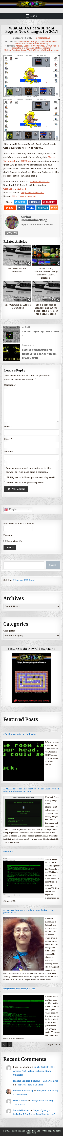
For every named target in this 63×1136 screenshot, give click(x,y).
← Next (26, 327)
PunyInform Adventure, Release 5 (19, 989)
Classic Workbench (34, 46)
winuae (55, 50)
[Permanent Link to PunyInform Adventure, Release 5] (23, 1015)
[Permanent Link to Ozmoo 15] (23, 878)
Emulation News (23, 44)
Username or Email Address (18, 523)
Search (52, 565)
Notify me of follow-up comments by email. (31, 477)
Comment (10, 385)
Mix (55, 207)
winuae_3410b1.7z (39, 181)
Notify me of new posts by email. (25, 482)
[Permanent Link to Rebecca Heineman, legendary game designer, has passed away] (23, 944)
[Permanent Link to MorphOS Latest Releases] (17, 255)
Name (8, 426)
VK (23, 207)
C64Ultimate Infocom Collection (19, 734)
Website (8, 451)
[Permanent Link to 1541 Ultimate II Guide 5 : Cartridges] (17, 291)
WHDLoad (26, 161)
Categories (9, 631)
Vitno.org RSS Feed (23, 580)
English (13, 509)
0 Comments (43, 38)
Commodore (52, 46)
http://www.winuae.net (24, 196)
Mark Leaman (20, 1100)
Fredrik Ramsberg (23, 1090)
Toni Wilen (33, 50)
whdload (45, 50)
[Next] (9, 1044)
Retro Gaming (40, 44)
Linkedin (44, 207)
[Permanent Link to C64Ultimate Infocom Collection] (23, 761)
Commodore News (48, 41)
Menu (33, 16)
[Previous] (4, 1044)
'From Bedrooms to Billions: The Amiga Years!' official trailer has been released (46, 309)
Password (8, 535)
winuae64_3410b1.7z (14, 189)
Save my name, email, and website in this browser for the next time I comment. (28, 470)
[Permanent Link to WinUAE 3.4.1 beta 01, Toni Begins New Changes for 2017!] (31, 76)
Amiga (18, 46)
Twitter (21, 202)
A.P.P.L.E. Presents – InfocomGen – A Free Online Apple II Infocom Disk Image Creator (31, 790)
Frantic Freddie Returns (30, 1084)
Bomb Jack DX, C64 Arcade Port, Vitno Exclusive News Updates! (34, 1071)
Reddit (12, 207)
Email (8, 439)
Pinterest (50, 202)
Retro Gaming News (15, 50)
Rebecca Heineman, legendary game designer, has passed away (28, 911)
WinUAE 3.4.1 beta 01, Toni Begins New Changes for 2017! (31, 30)
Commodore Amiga (26, 41)
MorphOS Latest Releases (17, 270)
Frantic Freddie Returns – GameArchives (35, 1081)
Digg (32, 207)
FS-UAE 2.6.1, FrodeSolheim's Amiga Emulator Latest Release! (46, 273)
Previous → (28, 345)
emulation (17, 48)
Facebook (35, 202)
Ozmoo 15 (8, 851)
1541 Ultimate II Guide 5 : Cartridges (17, 306)
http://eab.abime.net (32, 192)
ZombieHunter (21, 1110)
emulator (29, 48)
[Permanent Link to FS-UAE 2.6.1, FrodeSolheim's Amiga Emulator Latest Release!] (46, 255)
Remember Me (14, 541)
